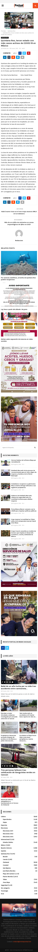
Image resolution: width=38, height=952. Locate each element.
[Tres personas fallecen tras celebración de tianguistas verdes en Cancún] (19, 756)
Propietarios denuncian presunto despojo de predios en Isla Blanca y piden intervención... (8, 738)
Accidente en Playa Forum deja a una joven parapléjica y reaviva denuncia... (27, 738)
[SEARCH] (35, 448)
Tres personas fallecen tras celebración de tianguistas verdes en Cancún (18, 772)
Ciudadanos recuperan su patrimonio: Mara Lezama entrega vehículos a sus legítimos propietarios (23, 485)
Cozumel (5, 865)
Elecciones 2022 (8, 834)
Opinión (3, 851)
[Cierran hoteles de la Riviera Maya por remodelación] (5, 462)
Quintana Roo (4, 37)
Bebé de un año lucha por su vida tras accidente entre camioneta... (18, 687)
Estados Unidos (8, 842)
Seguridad (4, 885)
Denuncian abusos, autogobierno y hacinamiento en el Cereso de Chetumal (9, 802)
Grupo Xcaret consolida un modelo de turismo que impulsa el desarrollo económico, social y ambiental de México (23, 533)
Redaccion (6, 48)
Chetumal (6, 862)
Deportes (4, 825)
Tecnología (4, 891)
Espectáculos (7, 819)
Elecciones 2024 (8, 837)
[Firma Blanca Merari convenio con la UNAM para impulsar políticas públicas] (5, 511)
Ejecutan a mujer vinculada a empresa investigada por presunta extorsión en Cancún (9, 715)
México (3, 845)
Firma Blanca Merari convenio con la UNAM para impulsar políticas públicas (23, 510)
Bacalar (5, 856)
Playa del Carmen (8, 874)
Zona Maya (6, 882)
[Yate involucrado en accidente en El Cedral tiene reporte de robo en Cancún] (28, 705)
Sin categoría (5, 888)
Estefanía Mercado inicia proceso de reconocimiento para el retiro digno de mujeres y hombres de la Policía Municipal (23, 473)
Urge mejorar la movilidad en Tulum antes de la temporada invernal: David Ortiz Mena (23, 521)
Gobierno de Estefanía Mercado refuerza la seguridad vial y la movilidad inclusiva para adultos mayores (21, 498)
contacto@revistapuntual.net (22, 941)
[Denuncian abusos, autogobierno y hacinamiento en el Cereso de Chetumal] (10, 792)
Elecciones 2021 (8, 831)
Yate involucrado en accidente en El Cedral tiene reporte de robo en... (27, 715)
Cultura (3, 816)
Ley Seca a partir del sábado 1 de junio (14, 309)
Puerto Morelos (8, 876)
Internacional (5, 839)
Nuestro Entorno (6, 848)
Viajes (5, 822)
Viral (2, 894)
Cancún (5, 859)
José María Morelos (9, 871)
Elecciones (4, 828)
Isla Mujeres (7, 868)
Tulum (5, 879)
